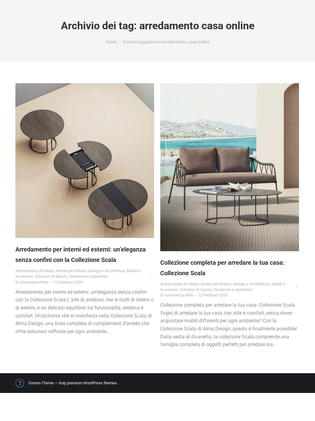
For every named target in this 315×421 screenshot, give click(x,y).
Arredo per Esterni (71, 270)
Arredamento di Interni (34, 270)
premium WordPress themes (92, 383)
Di (31, 282)
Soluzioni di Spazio (51, 276)
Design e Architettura (106, 270)
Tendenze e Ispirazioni (88, 276)
